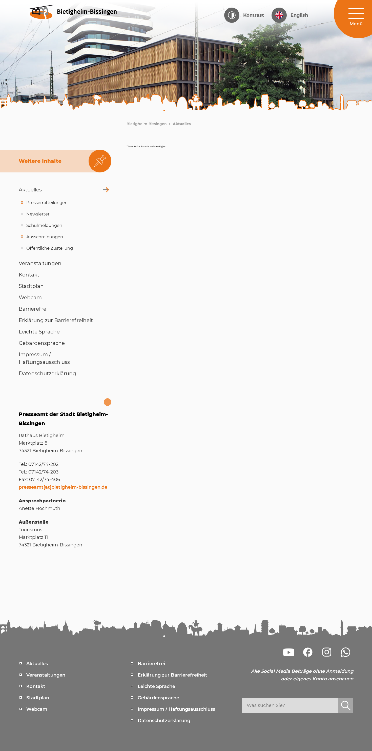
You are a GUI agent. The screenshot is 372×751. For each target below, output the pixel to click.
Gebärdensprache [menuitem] (158, 698)
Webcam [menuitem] (36, 709)
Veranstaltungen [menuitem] (45, 675)
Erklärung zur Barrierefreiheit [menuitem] (172, 675)
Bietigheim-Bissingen (147, 124)
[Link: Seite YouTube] (288, 652)
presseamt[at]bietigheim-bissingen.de (63, 487)
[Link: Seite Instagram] (326, 652)
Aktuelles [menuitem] (37, 663)
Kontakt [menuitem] (35, 686)
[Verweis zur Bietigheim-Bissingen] (77, 11)
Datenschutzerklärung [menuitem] (164, 720)
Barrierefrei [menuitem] (151, 663)
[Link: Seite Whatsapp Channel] (345, 652)
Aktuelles (182, 124)
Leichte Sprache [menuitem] (156, 686)
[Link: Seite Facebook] (307, 652)
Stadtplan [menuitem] (37, 698)
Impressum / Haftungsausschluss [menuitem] (176, 709)
